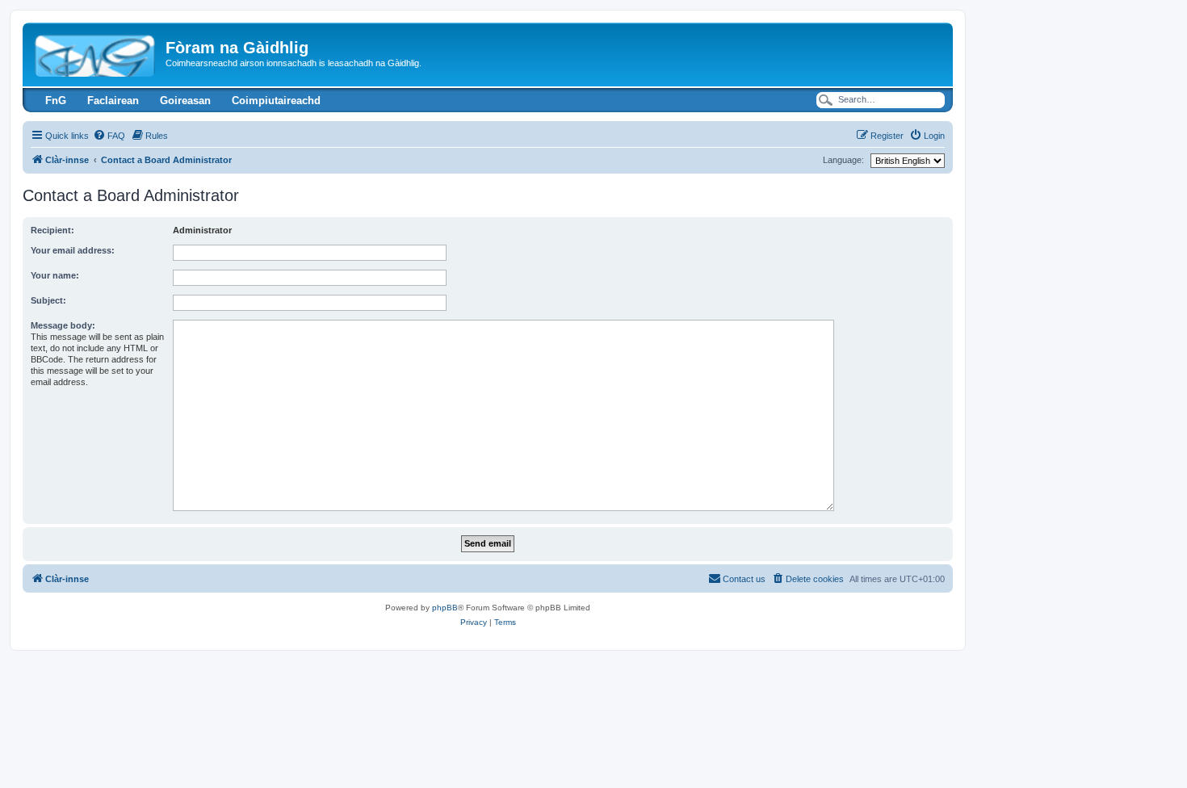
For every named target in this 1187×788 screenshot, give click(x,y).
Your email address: (73, 250)
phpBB (445, 607)
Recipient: (52, 230)
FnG (55, 100)
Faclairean (113, 100)
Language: (843, 160)
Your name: (55, 275)
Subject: (48, 300)
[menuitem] (109, 135)
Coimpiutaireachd (276, 100)
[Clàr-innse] (96, 52)
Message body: (63, 325)
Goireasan (185, 100)
